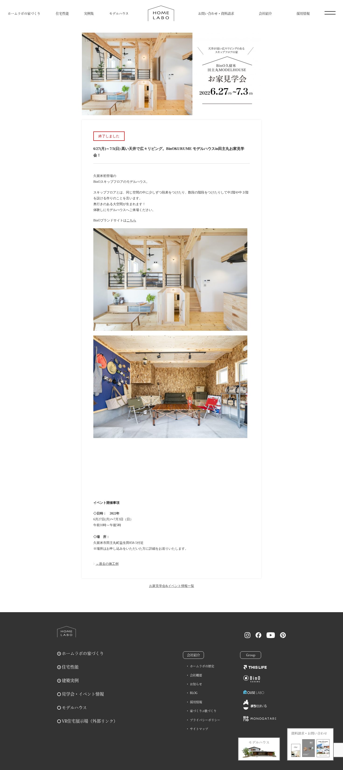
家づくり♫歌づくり (203, 710)
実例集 (89, 13)
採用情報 (303, 13)
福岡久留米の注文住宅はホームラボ (161, 13)
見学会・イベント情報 (83, 694)
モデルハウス (119, 13)
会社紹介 (265, 13)
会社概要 (196, 675)
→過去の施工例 (107, 564)
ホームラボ (66, 631)
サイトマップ (199, 728)
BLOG (193, 692)
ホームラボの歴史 (202, 666)
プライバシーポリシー (205, 720)
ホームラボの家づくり (24, 13)
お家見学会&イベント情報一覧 (171, 586)
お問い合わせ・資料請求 (216, 13)
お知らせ (196, 684)
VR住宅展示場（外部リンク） (90, 721)
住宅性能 (62, 13)
